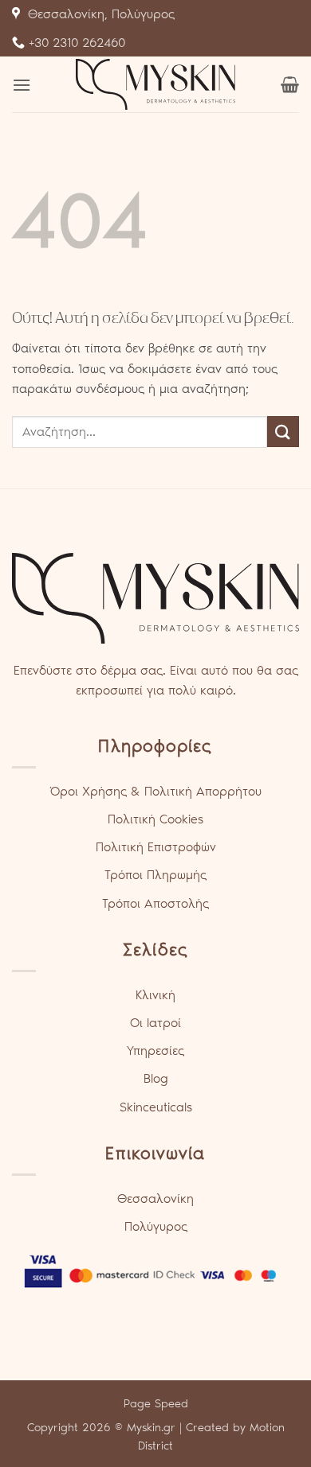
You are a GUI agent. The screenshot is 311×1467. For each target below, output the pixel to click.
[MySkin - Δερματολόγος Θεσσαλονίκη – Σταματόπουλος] (155, 84)
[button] (21, 84)
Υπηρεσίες (155, 1050)
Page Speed (156, 1403)
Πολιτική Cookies (155, 819)
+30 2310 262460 (75, 42)
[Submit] (283, 431)
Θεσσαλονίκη (155, 1198)
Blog (156, 1078)
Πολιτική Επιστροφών (156, 846)
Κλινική (155, 994)
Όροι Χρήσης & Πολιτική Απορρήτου (155, 791)
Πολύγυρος (155, 1226)
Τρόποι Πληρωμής (155, 874)
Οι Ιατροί (155, 1022)
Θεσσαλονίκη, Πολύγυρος (97, 13)
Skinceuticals (156, 1107)
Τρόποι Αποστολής (155, 903)
